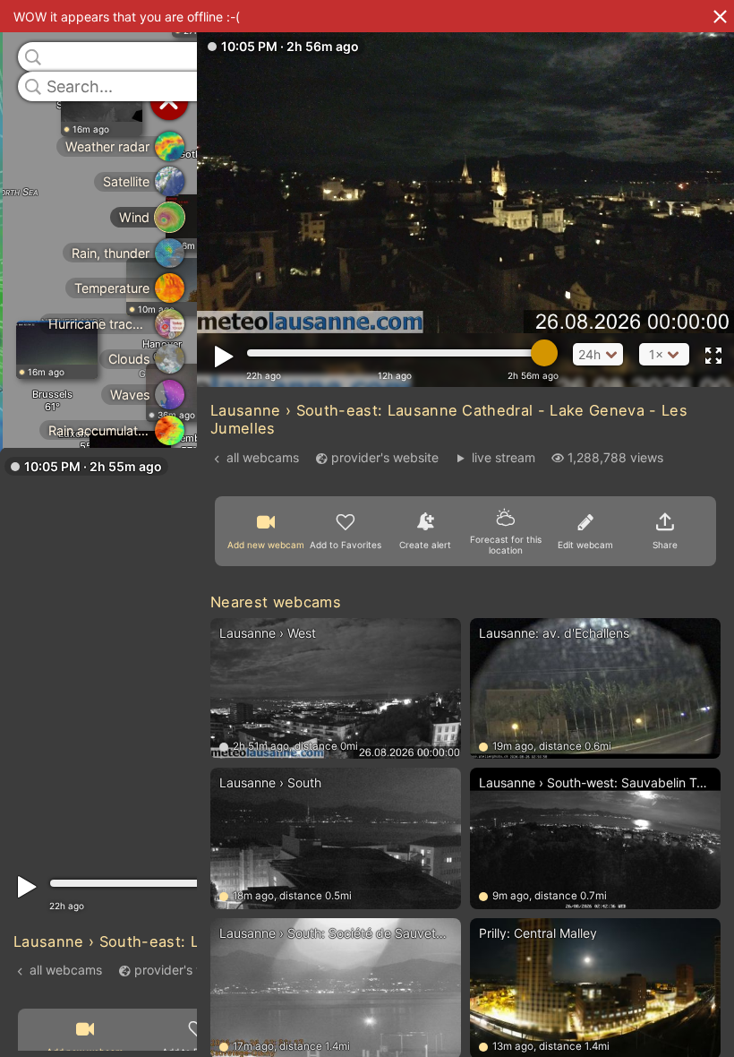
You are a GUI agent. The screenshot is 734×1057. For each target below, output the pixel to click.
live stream (503, 457)
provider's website (188, 968)
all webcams (66, 968)
